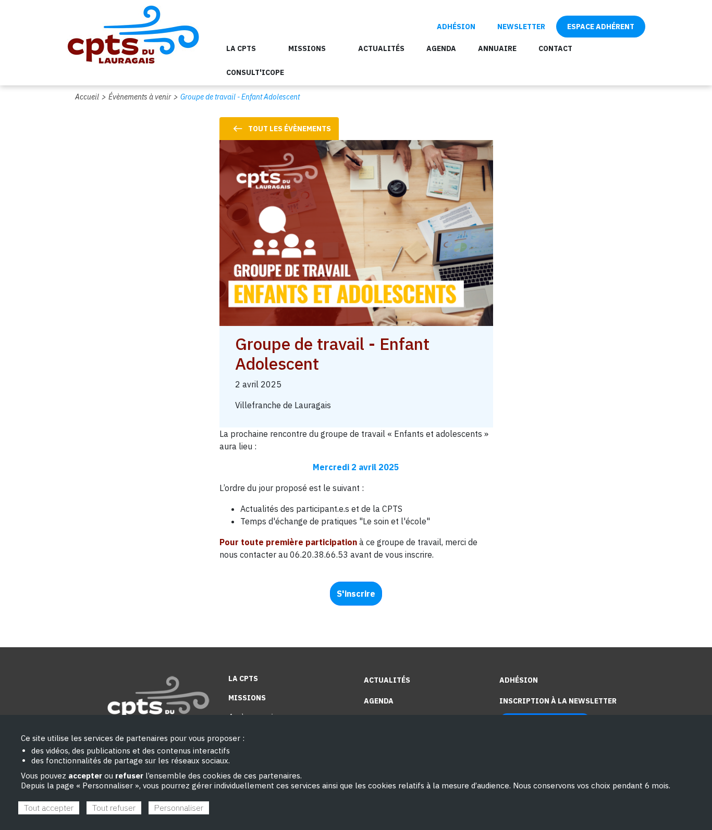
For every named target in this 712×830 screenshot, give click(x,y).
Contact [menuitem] (555, 48)
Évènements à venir (139, 97)
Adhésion (518, 680)
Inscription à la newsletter (558, 701)
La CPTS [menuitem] (241, 48)
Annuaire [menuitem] (497, 48)
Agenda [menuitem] (441, 48)
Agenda (379, 701)
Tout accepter (48, 807)
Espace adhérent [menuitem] (600, 26)
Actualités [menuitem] (381, 48)
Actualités (387, 680)
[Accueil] (133, 33)
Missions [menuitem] (307, 48)
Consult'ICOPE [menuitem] (255, 72)
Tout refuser (114, 807)
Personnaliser (178, 807)
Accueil (87, 97)
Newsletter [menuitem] (521, 26)
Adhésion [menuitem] (456, 26)
